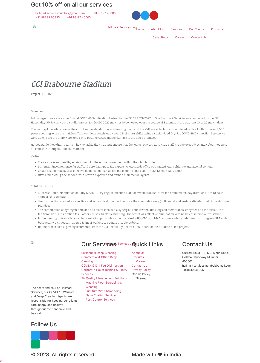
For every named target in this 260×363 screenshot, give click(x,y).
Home (140, 29)
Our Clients (196, 29)
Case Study (160, 37)
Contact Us (198, 37)
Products (217, 29)
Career (179, 37)
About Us (157, 29)
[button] (1, 361)
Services (176, 29)
